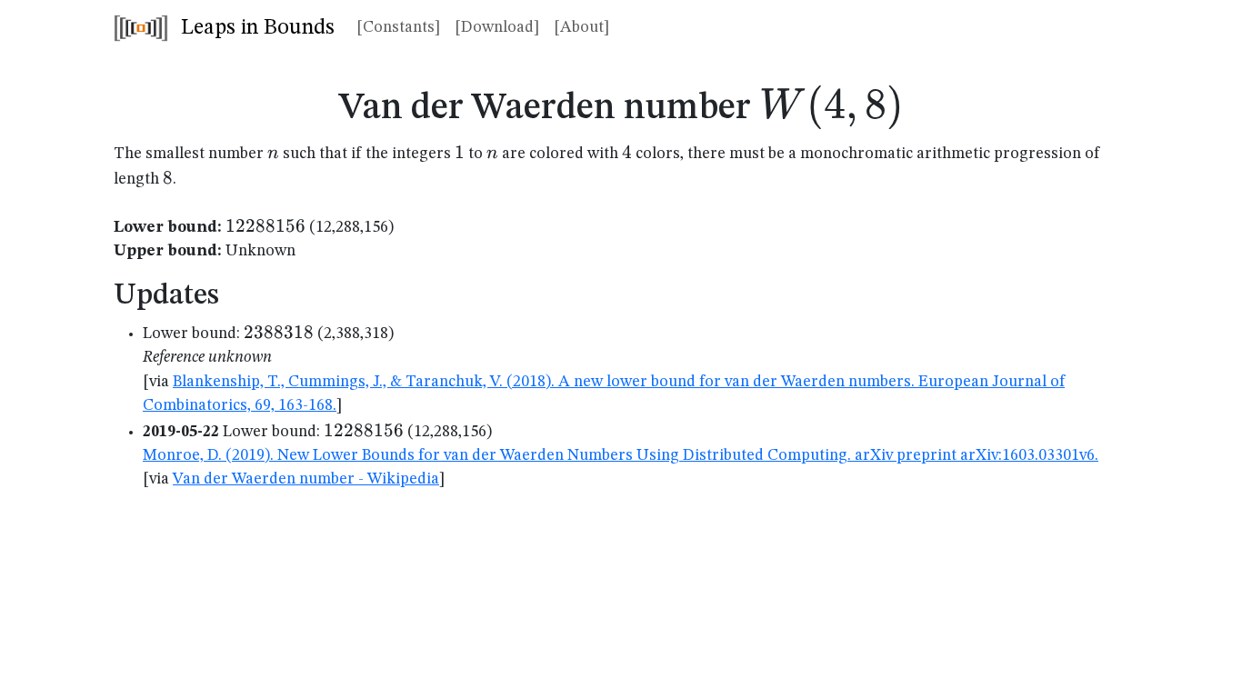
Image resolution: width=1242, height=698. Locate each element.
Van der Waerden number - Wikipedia (306, 479)
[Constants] (398, 27)
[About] (581, 27)
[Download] (497, 27)
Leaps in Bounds (255, 28)
